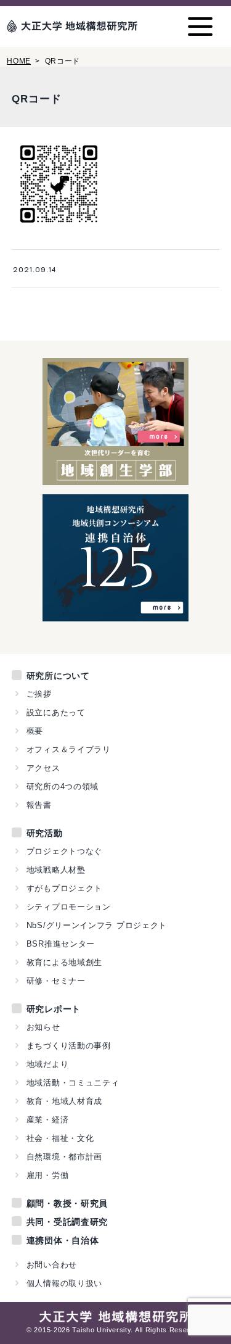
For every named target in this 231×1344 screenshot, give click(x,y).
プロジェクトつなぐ (64, 851)
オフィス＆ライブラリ (68, 749)
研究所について (58, 676)
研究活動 (44, 833)
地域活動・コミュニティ (73, 1082)
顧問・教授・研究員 (67, 1203)
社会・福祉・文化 (60, 1138)
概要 (34, 731)
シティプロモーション (68, 906)
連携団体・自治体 (62, 1240)
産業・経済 (47, 1119)
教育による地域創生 (64, 962)
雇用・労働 (47, 1175)
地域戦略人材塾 (56, 869)
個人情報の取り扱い (64, 1283)
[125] (115, 615)
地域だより (47, 1064)
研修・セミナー (56, 980)
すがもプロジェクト (64, 888)
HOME (19, 61)
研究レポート (53, 1009)
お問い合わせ (51, 1264)
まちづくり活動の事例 (68, 1045)
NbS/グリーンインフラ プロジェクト (96, 925)
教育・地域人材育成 (64, 1101)
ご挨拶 (39, 694)
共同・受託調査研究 (67, 1222)
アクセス (43, 768)
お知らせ (43, 1027)
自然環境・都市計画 (64, 1156)
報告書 (39, 805)
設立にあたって (56, 712)
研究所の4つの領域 (62, 786)
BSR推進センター (60, 943)
